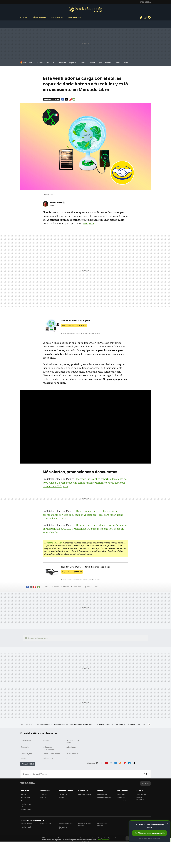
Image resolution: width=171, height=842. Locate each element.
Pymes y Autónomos (140, 798)
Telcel (68, 758)
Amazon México (74, 17)
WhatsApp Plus (105, 724)
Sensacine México (66, 824)
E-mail (73, 99)
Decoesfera (120, 797)
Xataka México (26, 824)
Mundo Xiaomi (26, 809)
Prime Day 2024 (27, 754)
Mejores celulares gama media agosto (51, 724)
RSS (120, 763)
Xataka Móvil (25, 797)
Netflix (126, 62)
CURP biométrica (120, 724)
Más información (103, 840)
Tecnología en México (51, 754)
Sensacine (63, 794)
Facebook (108, 62)
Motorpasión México (102, 825)
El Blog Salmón (141, 794)
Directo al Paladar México (84, 825)
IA (53, 62)
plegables (72, 62)
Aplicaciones (71, 747)
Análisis (46, 740)
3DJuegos (43, 794)
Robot (118, 62)
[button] (57, 202)
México (23, 758)
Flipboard (70, 99)
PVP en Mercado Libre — (74, 325)
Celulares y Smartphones (48, 748)
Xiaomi (92, 62)
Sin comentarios (52, 99)
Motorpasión (102, 794)
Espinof (62, 797)
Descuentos (77, 587)
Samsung (83, 62)
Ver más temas (28, 764)
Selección (85, 9)
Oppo (100, 62)
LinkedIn (129, 763)
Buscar (146, 774)
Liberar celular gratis (137, 724)
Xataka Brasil (26, 827)
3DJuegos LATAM (46, 824)
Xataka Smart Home (26, 805)
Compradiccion (122, 801)
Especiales (25, 747)
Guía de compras (39, 17)
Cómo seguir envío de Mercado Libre (82, 724)
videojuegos (48, 758)
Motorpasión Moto (104, 797)
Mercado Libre (57, 17)
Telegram (149, 17)
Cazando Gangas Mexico (72, 741)
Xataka (23, 794)
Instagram (145, 17)
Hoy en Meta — (72, 572)
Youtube (106, 763)
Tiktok (141, 17)
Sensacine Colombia (63, 828)
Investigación (26, 740)
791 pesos (88, 223)
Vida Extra (43, 797)
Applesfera (25, 801)
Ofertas (23, 17)
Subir (143, 783)
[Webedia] (145, 1)
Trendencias (120, 794)
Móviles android (72, 754)
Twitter (66, 99)
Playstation (61, 62)
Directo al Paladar (84, 794)
